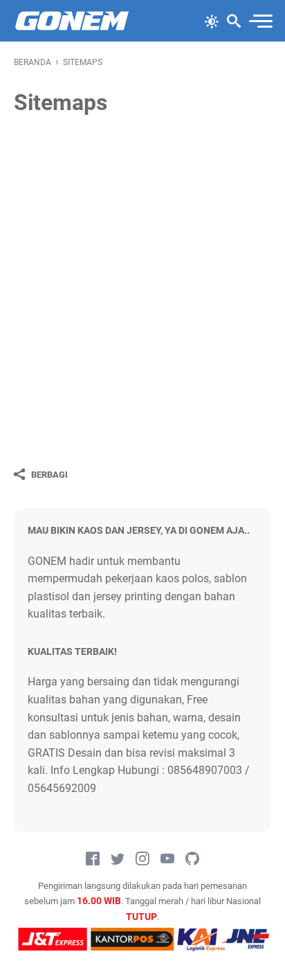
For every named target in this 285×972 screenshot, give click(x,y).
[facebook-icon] (92, 859)
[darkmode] (212, 20)
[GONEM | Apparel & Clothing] (72, 21)
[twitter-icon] (117, 859)
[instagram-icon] (142, 859)
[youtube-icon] (167, 859)
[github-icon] (192, 859)
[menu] (260, 21)
